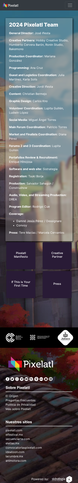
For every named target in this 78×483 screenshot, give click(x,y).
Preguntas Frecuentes (20, 400)
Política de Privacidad (21, 404)
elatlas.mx (12, 443)
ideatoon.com (15, 452)
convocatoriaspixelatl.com (24, 447)
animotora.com (16, 460)
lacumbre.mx (14, 456)
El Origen (12, 396)
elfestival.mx (14, 434)
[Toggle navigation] (70, 5)
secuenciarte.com (18, 439)
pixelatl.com (14, 430)
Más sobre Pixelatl (18, 409)
